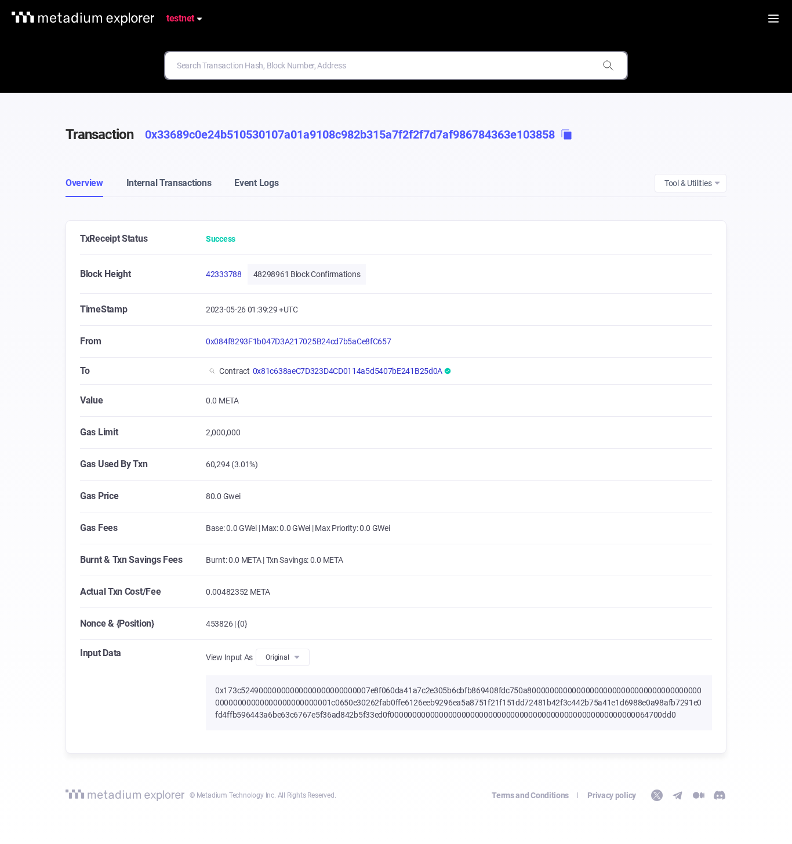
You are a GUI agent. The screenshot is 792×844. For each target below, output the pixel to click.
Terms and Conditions (530, 795)
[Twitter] (657, 795)
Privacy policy (611, 795)
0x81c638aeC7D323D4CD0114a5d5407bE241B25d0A (347, 371)
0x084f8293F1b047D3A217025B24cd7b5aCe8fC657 (298, 341)
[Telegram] (678, 795)
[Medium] (699, 795)
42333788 (224, 274)
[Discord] (719, 795)
